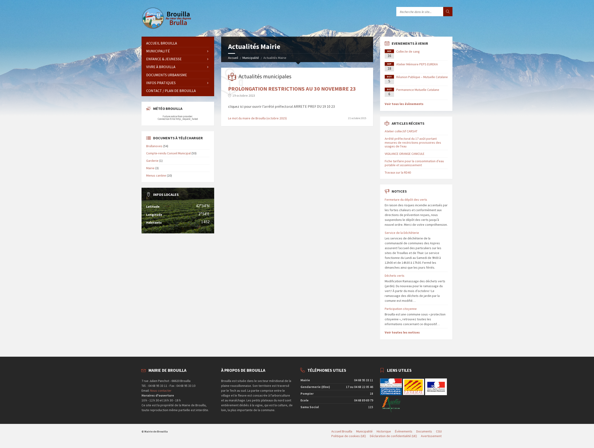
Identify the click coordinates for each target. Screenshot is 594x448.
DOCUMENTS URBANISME (166, 75)
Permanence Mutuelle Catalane (417, 90)
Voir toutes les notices (402, 332)
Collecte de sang (408, 51)
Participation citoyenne (401, 309)
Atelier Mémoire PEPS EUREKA (417, 64)
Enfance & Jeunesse (164, 59)
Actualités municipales (265, 76)
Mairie (150, 168)
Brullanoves (154, 146)
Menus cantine (156, 175)
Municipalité (250, 58)
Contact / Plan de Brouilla (171, 90)
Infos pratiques (161, 82)
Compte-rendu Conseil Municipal (168, 153)
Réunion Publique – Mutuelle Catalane (422, 77)
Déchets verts (394, 275)
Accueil (233, 58)
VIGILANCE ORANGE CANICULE (404, 154)
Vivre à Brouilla (160, 66)
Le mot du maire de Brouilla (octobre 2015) (257, 118)
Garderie (152, 161)
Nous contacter (160, 390)
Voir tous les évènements (404, 104)
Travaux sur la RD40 (398, 172)
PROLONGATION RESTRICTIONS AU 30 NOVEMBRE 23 (292, 88)
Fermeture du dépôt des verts (406, 199)
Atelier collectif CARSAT (401, 131)
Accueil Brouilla (161, 43)
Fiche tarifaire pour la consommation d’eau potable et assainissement (414, 163)
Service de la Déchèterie (402, 233)
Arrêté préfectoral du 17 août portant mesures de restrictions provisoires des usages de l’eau (413, 143)
